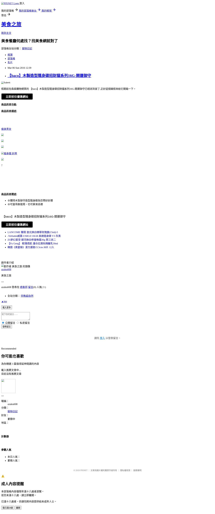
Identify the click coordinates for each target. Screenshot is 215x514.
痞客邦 (24, 287)
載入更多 (7, 307)
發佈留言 (7, 326)
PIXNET (84, 470)
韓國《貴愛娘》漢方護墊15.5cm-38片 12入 (31, 247)
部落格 (11, 58)
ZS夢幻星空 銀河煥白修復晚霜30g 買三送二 (32, 239)
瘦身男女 (6, 129)
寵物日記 (27, 48)
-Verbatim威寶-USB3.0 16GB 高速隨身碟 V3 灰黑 (34, 236)
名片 (10, 62)
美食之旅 (11, 24)
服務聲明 (137, 470)
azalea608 (6, 269)
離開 (18, 508)
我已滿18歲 (8, 508)
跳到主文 (6, 33)
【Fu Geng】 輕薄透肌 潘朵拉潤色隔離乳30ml (33, 243)
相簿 (10, 54)
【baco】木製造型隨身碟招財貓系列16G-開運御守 (49, 76)
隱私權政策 (125, 470)
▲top (4, 301)
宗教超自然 (27, 296)
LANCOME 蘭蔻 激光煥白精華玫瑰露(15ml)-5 (33, 232)
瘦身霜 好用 (10, 153)
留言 (30, 287)
